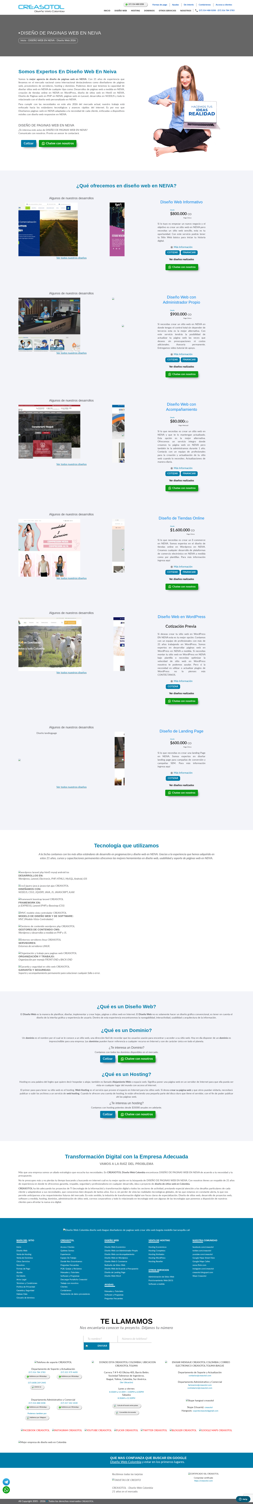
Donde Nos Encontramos (71, 1262)
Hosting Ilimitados (156, 1254)
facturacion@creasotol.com (200, 1385)
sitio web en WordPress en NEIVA (187, 654)
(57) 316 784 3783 (226, 10)
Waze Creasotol (199, 1276)
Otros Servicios (23, 1262)
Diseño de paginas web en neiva (61, 32)
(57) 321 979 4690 (69, 1372)
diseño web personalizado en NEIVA (57, 99)
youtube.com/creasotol (203, 1254)
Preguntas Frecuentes (69, 1265)
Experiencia (65, 1254)
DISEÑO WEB (121, 10)
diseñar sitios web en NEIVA (33, 89)
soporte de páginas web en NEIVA (193, 858)
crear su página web (180, 1090)
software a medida (28, 1199)
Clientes (64, 1287)
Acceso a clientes (224, 5)
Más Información (183, 247)
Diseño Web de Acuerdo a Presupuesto (121, 1269)
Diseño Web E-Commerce (115, 1262)
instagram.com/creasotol (203, 1269)
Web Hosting (82, 1090)
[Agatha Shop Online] (71, 546)
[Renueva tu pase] (71, 758)
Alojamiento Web (121, 1082)
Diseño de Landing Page (181, 731)
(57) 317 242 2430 (69, 1403)
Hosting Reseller (156, 1262)
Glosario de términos (25, 1298)
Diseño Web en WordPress (181, 617)
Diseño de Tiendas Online (181, 518)
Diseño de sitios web (189, 1195)
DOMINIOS (149, 10)
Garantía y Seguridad (25, 1291)
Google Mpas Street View (204, 1258)
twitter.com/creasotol (202, 1251)
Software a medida (156, 1284)
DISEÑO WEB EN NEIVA (41, 40)
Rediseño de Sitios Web (114, 1265)
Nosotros (20, 1265)
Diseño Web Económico (115, 1247)
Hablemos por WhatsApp (38, 1376)
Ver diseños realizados (181, 259)
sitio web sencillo (182, 231)
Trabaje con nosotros (69, 1283)
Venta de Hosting (23, 1254)
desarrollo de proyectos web (217, 1195)
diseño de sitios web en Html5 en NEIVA (101, 93)
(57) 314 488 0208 (136, 4)
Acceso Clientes (67, 1247)
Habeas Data (21, 1294)
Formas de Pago (23, 1269)
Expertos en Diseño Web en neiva (76, 71)
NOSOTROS (185, 10)
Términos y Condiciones (26, 1283)
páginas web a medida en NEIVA (107, 89)
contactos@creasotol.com (200, 1376)
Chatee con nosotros (59, 143)
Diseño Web (29, 1014)
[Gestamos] (71, 434)
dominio (30, 1038)
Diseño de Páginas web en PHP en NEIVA (40, 96)
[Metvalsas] (71, 644)
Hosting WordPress (157, 1258)
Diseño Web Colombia (133, 1172)
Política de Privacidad (25, 1287)
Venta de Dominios (24, 1258)
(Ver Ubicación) (126, 1383)
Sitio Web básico (170, 237)
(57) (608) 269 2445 (37, 1383)
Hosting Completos (157, 1251)
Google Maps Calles (201, 1262)
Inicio (23, 40)
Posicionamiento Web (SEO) (161, 1281)
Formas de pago (159, 5)
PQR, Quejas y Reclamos (71, 1269)
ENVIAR (102, 1346)
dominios (94, 1041)
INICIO (107, 10)
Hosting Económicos (158, 1247)
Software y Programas (69, 1276)
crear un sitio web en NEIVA (185, 227)
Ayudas (175, 5)
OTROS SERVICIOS (167, 10)
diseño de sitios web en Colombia (172, 1184)
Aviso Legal (21, 1280)
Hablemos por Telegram (38, 1417)
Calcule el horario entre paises (127, 1405)
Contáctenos (205, 5)
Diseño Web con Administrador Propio (121, 1251)
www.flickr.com (199, 1265)
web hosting (73, 1093)
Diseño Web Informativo (181, 202)
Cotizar (29, 143)
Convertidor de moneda (127, 1412)
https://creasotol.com (203, 1481)
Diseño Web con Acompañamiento (119, 1254)
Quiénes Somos (67, 1251)
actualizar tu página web (172, 338)
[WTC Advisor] (71, 299)
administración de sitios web (73, 1199)
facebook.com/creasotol (203, 1247)
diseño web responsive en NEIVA (48, 114)
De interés (189, 5)
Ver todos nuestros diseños (71, 258)
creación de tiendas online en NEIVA (38, 93)
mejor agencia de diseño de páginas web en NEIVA (58, 79)
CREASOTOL (114, 1172)
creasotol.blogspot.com (203, 1272)
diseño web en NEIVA (149, 185)
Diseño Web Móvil (112, 1276)
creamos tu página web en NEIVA (178, 445)
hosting (43, 1199)
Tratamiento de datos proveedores (75, 1294)
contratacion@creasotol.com (200, 1388)
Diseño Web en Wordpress (116, 1258)
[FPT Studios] (71, 229)
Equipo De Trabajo (68, 1258)
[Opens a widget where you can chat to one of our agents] (243, 1499)
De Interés (20, 1276)
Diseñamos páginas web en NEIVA (36, 111)
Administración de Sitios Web (161, 1277)
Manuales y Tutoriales (69, 1272)
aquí (168, 560)
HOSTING (135, 10)
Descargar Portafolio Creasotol (73, 1280)
